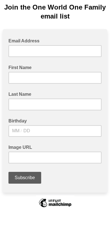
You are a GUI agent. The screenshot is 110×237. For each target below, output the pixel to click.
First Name (20, 67)
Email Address (25, 40)
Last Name (19, 94)
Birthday (17, 120)
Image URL (20, 147)
